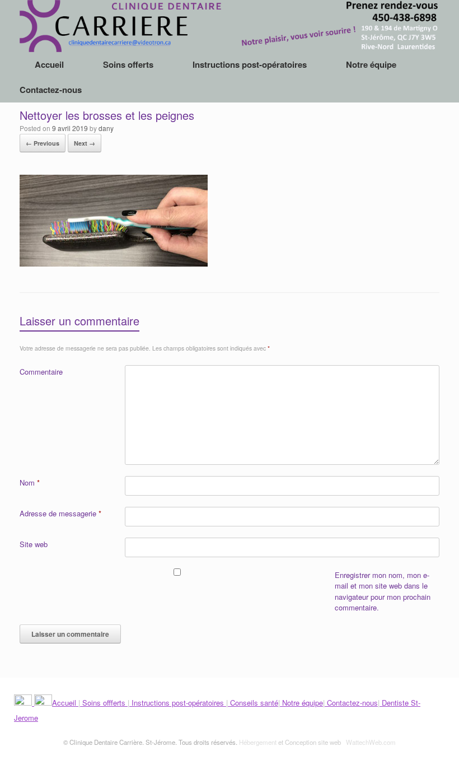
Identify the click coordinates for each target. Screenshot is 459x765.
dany (106, 128)
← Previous (42, 143)
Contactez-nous (51, 89)
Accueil (49, 64)
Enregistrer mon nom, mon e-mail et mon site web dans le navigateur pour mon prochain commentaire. (382, 591)
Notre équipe (371, 64)
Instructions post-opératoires (250, 64)
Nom (30, 482)
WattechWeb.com (371, 742)
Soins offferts (104, 702)
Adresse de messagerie (60, 513)
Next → (84, 143)
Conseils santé (253, 702)
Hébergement (258, 742)
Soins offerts (128, 64)
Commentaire (41, 371)
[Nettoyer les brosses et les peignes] (114, 263)
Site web (34, 544)
